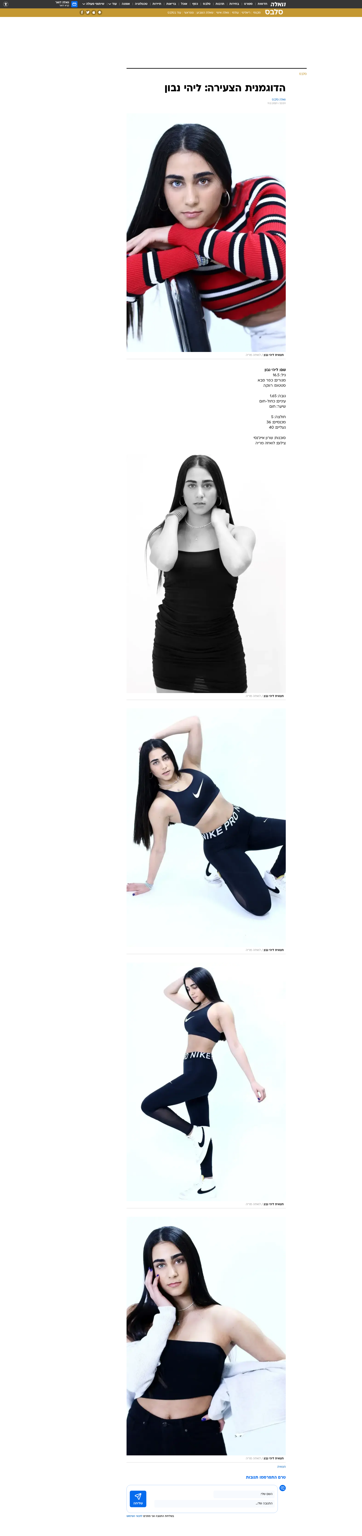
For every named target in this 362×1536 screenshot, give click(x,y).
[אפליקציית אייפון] (93, 12)
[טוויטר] (87, 12)
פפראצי (189, 13)
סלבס (207, 4)
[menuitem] (260, 4)
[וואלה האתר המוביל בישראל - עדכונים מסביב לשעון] (278, 4)
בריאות (171, 4)
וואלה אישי (222, 13)
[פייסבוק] (82, 12)
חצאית (281, 1467)
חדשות (262, 4)
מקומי (257, 13)
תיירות (157, 4)
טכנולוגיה (141, 4)
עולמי (235, 13)
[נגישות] (5, 4)
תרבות (220, 4)
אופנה (126, 4)
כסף (195, 4)
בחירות (234, 4)
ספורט (248, 4)
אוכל (184, 4)
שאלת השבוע (205, 13)
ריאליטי (246, 13)
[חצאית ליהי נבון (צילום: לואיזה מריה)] (206, 236)
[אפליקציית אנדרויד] (99, 12)
